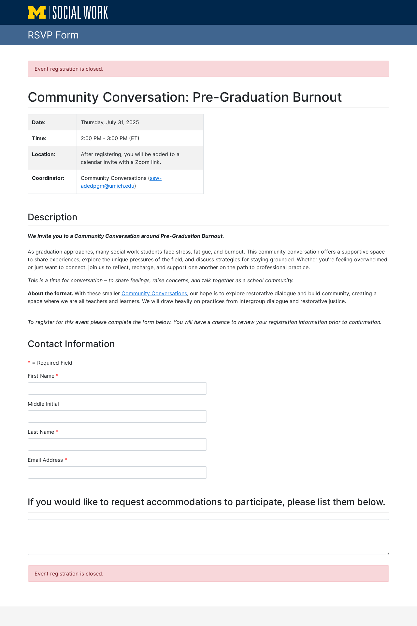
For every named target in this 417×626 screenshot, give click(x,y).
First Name (41, 375)
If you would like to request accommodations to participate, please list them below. (206, 502)
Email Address (45, 460)
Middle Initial (43, 403)
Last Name (41, 432)
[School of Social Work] (68, 12)
